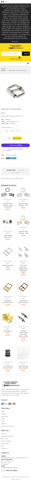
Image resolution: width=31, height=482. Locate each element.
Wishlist (13, 59)
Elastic (3, 418)
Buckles (3, 70)
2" (22, 130)
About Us (3, 433)
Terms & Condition (6, 441)
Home (2, 411)
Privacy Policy (5, 443)
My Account (15, 41)
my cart (20, 59)
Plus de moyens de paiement (15, 149)
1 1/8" (6, 130)
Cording (3, 413)
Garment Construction (7, 426)
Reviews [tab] (21, 170)
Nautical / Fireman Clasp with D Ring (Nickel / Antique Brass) (23, 334)
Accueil (3, 68)
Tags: (2, 155)
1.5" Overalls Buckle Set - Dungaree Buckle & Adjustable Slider (23, 269)
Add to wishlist (7, 150)
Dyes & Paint (4, 416)
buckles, (8, 155)
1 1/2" (17, 130)
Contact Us (4, 448)
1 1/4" (12, 130)
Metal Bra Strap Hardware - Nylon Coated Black (8, 205)
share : (3, 158)
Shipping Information (7, 436)
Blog (2, 446)
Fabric (3, 421)
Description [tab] (11, 170)
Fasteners (4, 423)
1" (2, 130)
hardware (13, 155)
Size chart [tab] (15, 172)
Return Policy (5, 438)
